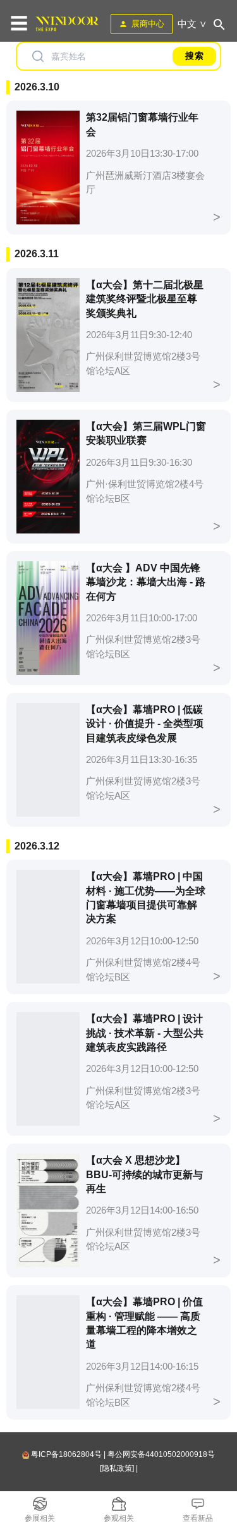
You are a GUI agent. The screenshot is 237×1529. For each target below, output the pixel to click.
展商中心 (147, 23)
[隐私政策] (117, 1468)
